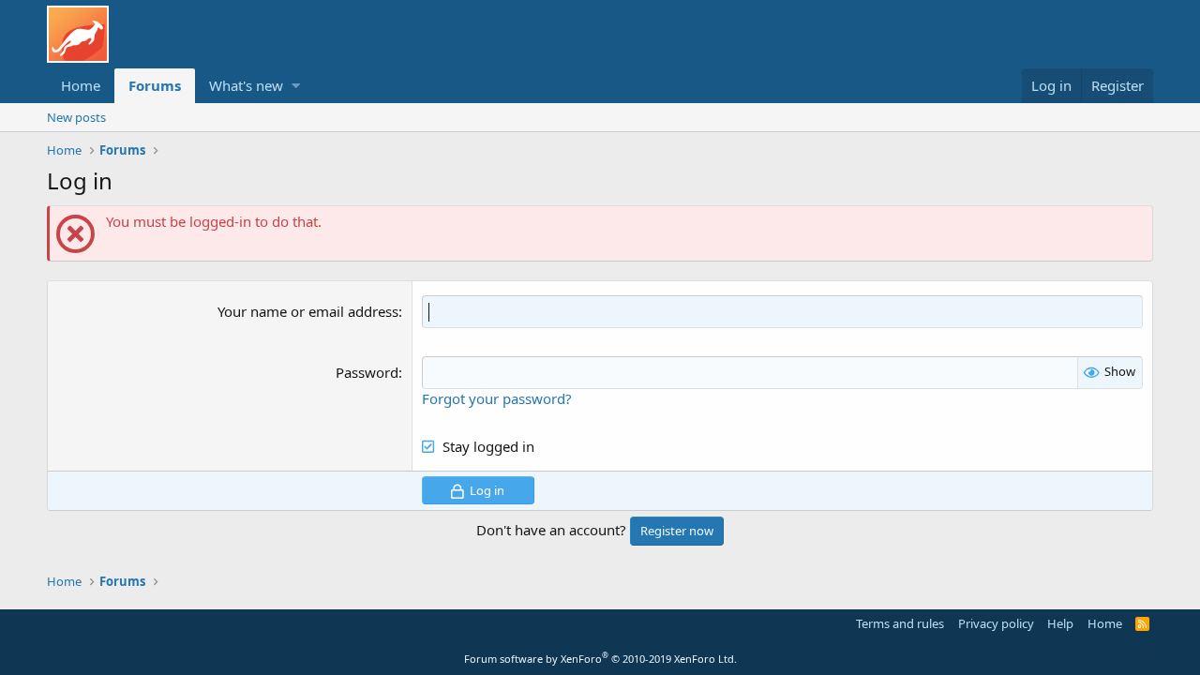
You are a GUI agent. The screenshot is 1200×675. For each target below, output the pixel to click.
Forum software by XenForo (600, 659)
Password (367, 372)
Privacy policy (996, 623)
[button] (296, 85)
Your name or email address (308, 311)
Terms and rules (900, 623)
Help (1060, 623)
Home (80, 85)
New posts (76, 117)
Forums (154, 85)
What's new (246, 85)
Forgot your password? (497, 398)
